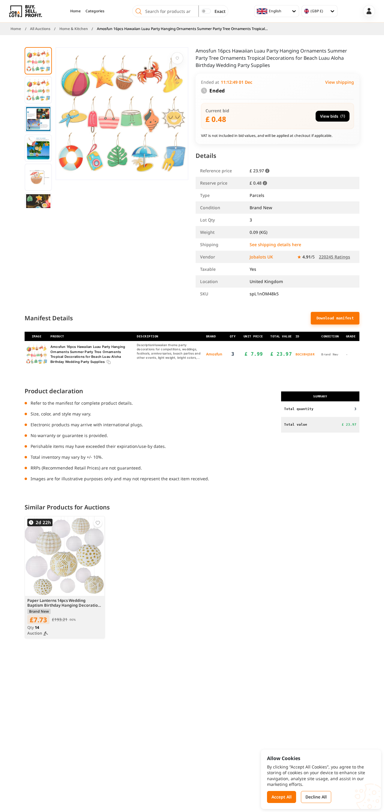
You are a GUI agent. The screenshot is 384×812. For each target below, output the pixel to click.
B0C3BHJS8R (305, 354)
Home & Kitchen (73, 28)
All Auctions (40, 28)
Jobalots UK (261, 257)
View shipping (339, 82)
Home (75, 11)
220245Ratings (334, 257)
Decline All (316, 797)
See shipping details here (275, 244)
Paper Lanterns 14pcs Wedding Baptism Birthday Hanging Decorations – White (64, 603)
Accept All (282, 797)
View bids (332, 116)
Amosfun (214, 354)
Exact (220, 11)
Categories (95, 11)
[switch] (206, 11)
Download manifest (335, 318)
